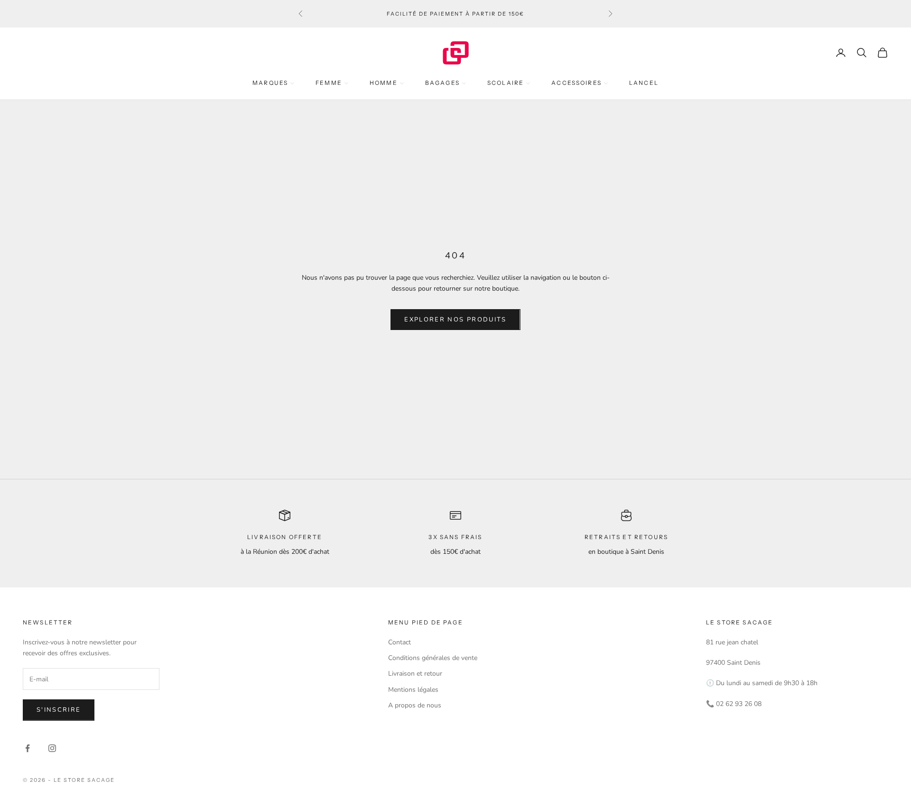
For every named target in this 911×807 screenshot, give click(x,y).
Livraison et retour (415, 673)
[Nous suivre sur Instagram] (52, 748)
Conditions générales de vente (432, 657)
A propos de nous (414, 705)
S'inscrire (59, 710)
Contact (399, 642)
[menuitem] (273, 83)
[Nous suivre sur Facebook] (27, 748)
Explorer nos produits (455, 319)
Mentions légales (413, 689)
